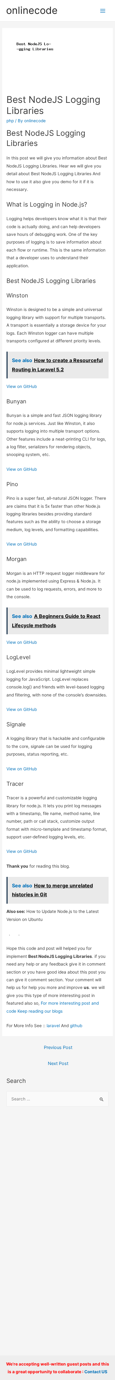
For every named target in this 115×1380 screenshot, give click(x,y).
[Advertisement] (57, 1176)
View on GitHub (21, 386)
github (76, 1025)
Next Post (58, 1063)
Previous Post (58, 1047)
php (10, 120)
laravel (53, 1025)
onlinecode (32, 10)
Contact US (95, 1371)
